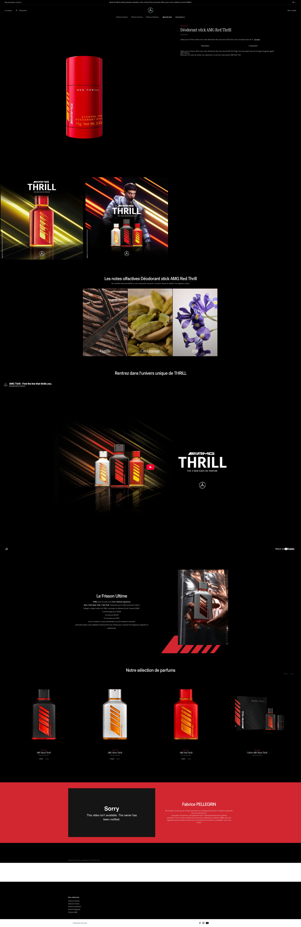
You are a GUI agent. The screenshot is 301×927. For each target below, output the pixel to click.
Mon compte (292, 11)
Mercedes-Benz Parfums (74, 860)
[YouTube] (207, 923)
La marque (8, 11)
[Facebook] (200, 923)
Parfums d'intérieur (152, 17)
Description (205, 46)
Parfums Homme (122, 17)
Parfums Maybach (74, 909)
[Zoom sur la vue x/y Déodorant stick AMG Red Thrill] (84, 97)
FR (293, 2)
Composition (253, 46)
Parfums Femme (137, 17)
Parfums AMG (72, 912)
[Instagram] (203, 923)
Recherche (23, 11)
